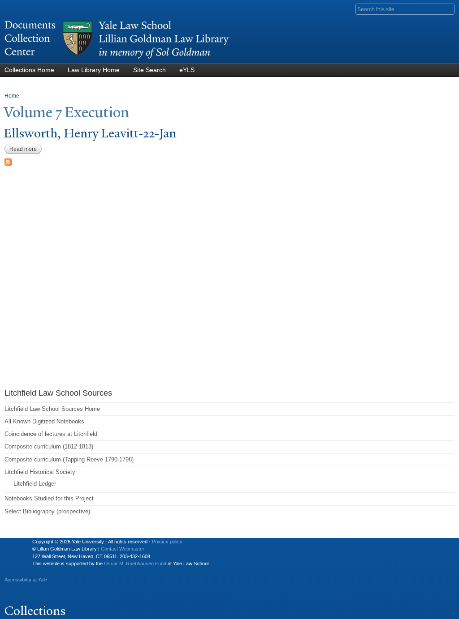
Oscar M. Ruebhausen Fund (135, 563)
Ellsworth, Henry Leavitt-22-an (90, 133)
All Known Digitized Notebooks (44, 421)
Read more (25, 149)
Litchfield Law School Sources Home (52, 409)
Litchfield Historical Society (39, 472)
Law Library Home (94, 69)
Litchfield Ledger (34, 483)
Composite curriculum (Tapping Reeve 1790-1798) (69, 459)
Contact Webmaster (122, 548)
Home (11, 96)
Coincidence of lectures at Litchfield (50, 434)
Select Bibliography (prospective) (47, 511)
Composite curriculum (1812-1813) (48, 446)
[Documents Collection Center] (116, 58)
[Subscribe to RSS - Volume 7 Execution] (8, 161)
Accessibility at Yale (25, 579)
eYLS (187, 69)
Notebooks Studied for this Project (49, 498)
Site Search (149, 69)
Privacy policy (167, 541)
